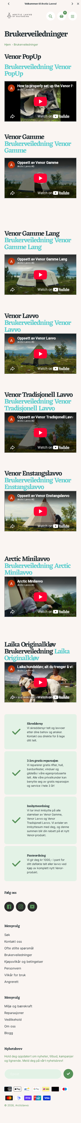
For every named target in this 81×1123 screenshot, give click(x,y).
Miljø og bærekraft (18, 1006)
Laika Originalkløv (37, 655)
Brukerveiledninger (26, 44)
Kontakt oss (13, 941)
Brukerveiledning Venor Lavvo (37, 326)
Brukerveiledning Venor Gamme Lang (37, 243)
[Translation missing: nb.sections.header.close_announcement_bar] (78, 4)
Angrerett (11, 982)
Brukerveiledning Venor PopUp (37, 70)
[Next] (72, 4)
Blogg (8, 1033)
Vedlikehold (13, 1019)
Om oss (10, 1026)
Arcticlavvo (22, 1105)
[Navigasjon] (72, 16)
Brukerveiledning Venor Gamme (37, 147)
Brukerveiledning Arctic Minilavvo (37, 569)
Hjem (7, 44)
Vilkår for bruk (15, 975)
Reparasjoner (14, 1013)
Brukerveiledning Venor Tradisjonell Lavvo (37, 405)
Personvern (12, 968)
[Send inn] (68, 1074)
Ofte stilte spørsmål (19, 948)
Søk (7, 935)
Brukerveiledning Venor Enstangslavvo (37, 484)
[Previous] (9, 4)
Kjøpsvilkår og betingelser (23, 962)
